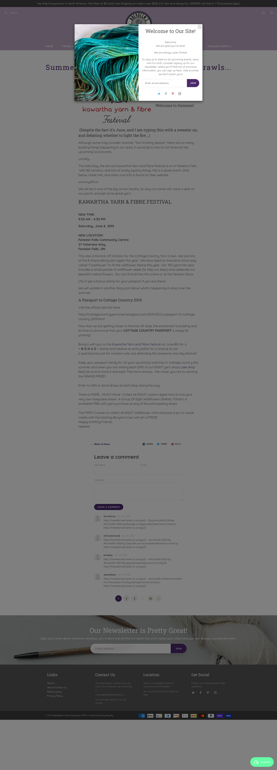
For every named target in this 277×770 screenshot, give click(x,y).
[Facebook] (166, 93)
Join (193, 83)
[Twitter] (159, 93)
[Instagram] (180, 93)
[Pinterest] (173, 93)
